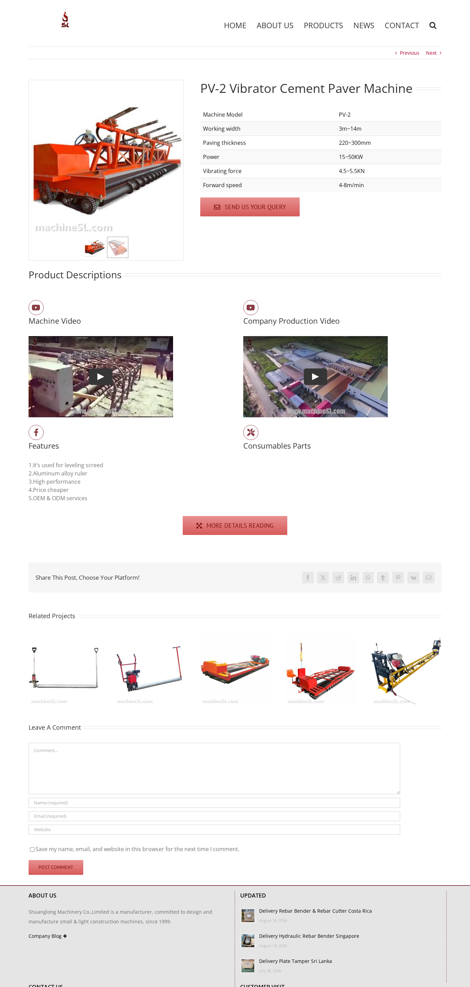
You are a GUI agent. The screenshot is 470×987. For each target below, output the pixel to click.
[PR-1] (149, 638)
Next (431, 53)
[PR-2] (64, 638)
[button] (432, 25)
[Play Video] (101, 376)
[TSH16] (406, 638)
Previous (409, 53)
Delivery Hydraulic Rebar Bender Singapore (309, 936)
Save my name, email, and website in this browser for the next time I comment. (137, 849)
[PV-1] (320, 638)
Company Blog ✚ (48, 936)
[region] (106, 170)
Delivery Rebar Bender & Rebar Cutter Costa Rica (315, 911)
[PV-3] (235, 638)
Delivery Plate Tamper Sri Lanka (295, 961)
